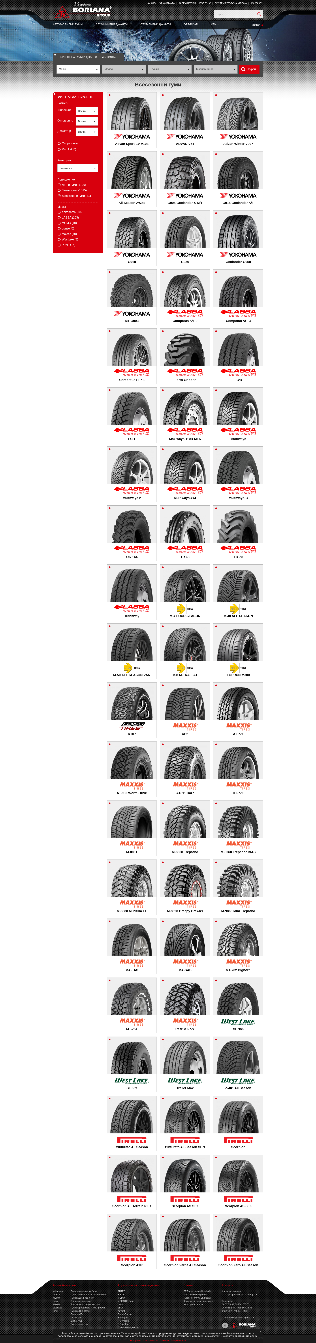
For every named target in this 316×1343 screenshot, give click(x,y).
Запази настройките (173, 1340)
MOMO (56, 1298)
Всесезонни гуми (79, 1324)
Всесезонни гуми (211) (77, 195)
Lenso (56, 1301)
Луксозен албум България (197, 1298)
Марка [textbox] (63, 68)
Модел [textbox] (109, 68)
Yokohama (58, 1291)
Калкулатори (187, 3)
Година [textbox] (155, 68)
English (255, 24)
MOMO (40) (69, 223)
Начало (151, 3)
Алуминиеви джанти (111, 24)
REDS (121, 1294)
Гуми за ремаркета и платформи (88, 1307)
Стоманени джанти (155, 24)
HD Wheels (123, 1321)
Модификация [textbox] (204, 68)
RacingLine (123, 1317)
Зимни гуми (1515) (74, 190)
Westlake (57, 1307)
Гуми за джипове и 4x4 (82, 1298)
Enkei (120, 1307)
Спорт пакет (70, 143)
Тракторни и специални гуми (85, 1304)
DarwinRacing (125, 1314)
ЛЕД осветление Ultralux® (197, 1291)
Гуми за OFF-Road (80, 1311)
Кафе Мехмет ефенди (195, 1294)
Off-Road (191, 24)
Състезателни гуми (81, 1301)
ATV (213, 24)
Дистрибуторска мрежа (231, 3)
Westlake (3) (70, 239)
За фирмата (167, 3)
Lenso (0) (68, 228)
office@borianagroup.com (242, 1317)
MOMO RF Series (126, 1301)
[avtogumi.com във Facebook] (225, 1327)
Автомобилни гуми (68, 24)
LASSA (56, 1294)
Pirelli (56, 1311)
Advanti (121, 1311)
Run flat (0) (69, 149)
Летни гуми (76, 1317)
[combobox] (78, 69)
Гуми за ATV (77, 1314)
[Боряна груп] (242, 1327)
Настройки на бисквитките (144, 1340)
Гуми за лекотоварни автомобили (88, 1294)
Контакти (257, 3)
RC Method (123, 1324)
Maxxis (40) (69, 234)
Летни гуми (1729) (74, 184)
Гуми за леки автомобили (84, 1291)
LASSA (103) (70, 217)
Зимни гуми (76, 1321)
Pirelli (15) (68, 244)
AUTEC (121, 1291)
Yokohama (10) (72, 212)
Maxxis (56, 1304)
